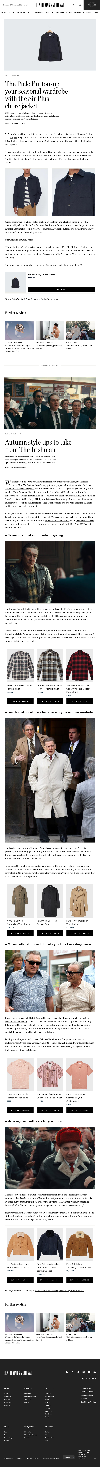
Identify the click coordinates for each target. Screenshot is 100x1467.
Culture (47, 1432)
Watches (7, 1399)
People (47, 1408)
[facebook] (67, 1372)
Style (11, 12)
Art (46, 1435)
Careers (20, 1458)
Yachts (6, 1440)
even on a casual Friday (16, 1022)
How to (27, 1438)
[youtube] (89, 1372)
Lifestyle (48, 1393)
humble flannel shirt (19, 609)
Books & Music (50, 1438)
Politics (47, 1417)
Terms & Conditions (51, 1458)
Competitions (87, 1395)
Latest (4, 12)
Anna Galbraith (20, 467)
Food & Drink (49, 1396)
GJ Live (84, 1399)
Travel (47, 12)
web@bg (81, 1458)
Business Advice (30, 1396)
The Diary (48, 1414)
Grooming (21, 12)
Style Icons (8, 1402)
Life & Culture (58, 12)
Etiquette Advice (30, 1435)
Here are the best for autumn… (46, 299)
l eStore (55, 265)
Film (46, 1440)
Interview (48, 1411)
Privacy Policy (33, 1458)
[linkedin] (94, 1372)
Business (39, 12)
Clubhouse (8, 1458)
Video (96, 12)
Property (48, 1405)
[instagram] (83, 1372)
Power (26, 1402)
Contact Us (86, 1388)
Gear (30, 12)
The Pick (7, 1405)
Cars (5, 1435)
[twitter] (72, 1372)
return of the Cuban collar (57, 521)
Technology (8, 1438)
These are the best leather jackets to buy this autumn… (59, 1291)
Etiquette (28, 1432)
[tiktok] (78, 1372)
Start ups (27, 1399)
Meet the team (87, 1392)
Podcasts (87, 12)
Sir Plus (13, 159)
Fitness (69, 12)
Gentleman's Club (88, 1402)
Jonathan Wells (20, 123)
